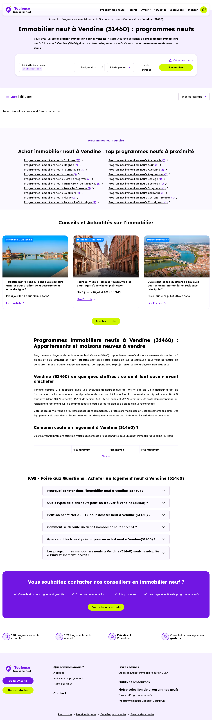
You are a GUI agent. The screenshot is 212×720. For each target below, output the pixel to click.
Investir (145, 9)
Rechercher (176, 67)
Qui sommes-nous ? (68, 667)
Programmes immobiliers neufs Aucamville (136, 160)
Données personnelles (113, 714)
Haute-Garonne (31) (126, 19)
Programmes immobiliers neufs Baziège (135, 178)
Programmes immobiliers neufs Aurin (133, 164)
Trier (192, 96)
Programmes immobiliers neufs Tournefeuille (54, 169)
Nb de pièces (118, 67)
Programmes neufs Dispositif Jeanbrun (141, 700)
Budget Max (88, 67)
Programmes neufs (112, 9)
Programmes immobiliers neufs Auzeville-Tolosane (57, 188)
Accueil (53, 19)
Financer (192, 9)
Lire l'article (14, 303)
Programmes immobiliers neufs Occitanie (86, 19)
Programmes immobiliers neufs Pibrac (50, 197)
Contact (59, 693)
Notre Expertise (62, 683)
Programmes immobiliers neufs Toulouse (52, 160)
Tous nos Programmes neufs (135, 695)
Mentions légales (86, 714)
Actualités (160, 9)
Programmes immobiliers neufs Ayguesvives (137, 174)
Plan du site (65, 714)
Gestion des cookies (142, 714)
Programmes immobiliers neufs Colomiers (52, 192)
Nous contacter (18, 690)
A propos (58, 672)
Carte (28, 96)
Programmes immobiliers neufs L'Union (50, 174)
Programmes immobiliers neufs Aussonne (136, 169)
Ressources (176, 9)
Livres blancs (128, 667)
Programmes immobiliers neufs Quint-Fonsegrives (57, 178)
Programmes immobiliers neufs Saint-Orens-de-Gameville (62, 183)
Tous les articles (106, 321)
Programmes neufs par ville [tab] (106, 140)
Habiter (132, 9)
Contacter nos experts (106, 607)
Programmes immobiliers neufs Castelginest (138, 202)
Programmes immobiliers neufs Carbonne (136, 192)
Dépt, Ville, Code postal (33, 65)
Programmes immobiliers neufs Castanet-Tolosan (141, 197)
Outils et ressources (134, 682)
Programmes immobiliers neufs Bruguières (137, 188)
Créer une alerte (183, 60)
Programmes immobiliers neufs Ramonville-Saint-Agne (60, 202)
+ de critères (146, 67)
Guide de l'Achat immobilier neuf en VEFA (143, 672)
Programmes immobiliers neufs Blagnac (51, 164)
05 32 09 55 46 (18, 680)
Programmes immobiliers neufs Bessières (136, 183)
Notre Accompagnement (68, 678)
